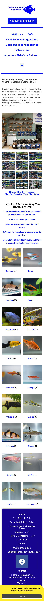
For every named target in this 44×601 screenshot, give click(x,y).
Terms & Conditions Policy (22, 536)
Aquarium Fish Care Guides (20, 55)
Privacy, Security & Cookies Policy (22, 527)
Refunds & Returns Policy (22, 522)
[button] (22, 65)
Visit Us (16, 34)
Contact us (22, 540)
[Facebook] (22, 561)
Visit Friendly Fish (22, 518)
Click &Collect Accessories (22, 44)
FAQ (30, 34)
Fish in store (22, 49)
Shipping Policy (22, 532)
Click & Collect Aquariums (22, 39)
